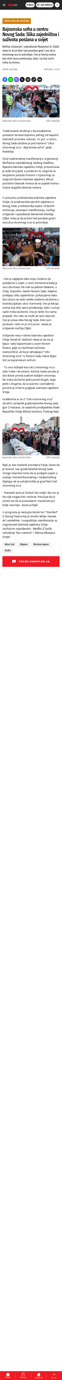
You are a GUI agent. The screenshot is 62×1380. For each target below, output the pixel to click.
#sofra (8, 550)
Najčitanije (39, 1377)
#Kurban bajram (41, 544)
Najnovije (23, 1377)
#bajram (24, 544)
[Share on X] (22, 79)
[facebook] (4, 79)
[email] (28, 79)
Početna (8, 1377)
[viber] (16, 79)
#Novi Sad (9, 544)
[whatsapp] (10, 79)
